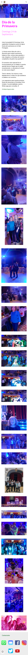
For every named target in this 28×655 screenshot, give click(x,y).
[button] (1, 2)
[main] (14, 28)
